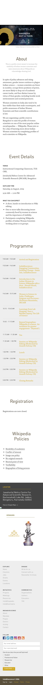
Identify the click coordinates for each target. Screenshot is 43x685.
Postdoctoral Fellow (11, 657)
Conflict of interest (13, 451)
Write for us (26, 569)
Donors (5, 622)
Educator (8, 662)
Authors (24, 595)
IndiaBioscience (37, 681)
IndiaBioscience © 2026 (11, 679)
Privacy (28, 682)
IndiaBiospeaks (8, 601)
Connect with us (27, 572)
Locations (6, 583)
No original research (14, 458)
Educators (25, 598)
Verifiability (10, 464)
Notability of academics (15, 448)
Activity (5, 624)
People (5, 619)
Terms (22, 682)
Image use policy (13, 455)
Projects (6, 593)
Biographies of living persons (18, 468)
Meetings (6, 595)
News (5, 569)
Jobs (4, 575)
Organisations (27, 593)
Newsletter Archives (29, 575)
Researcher (8, 660)
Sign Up (5, 682)
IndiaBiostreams (9, 604)
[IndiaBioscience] (14, 533)
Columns (6, 572)
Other (6, 665)
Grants (5, 578)
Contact (5, 627)
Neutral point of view (14, 461)
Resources (7, 598)
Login (10, 682)
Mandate (6, 616)
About (5, 613)
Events (5, 581)
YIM (23, 601)
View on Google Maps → (10, 505)
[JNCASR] (29, 533)
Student (7, 655)
